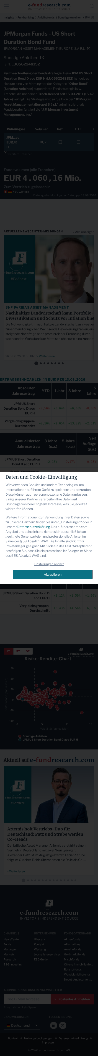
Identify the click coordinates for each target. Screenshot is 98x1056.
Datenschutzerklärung (33, 527)
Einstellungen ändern (49, 564)
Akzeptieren (53, 574)
